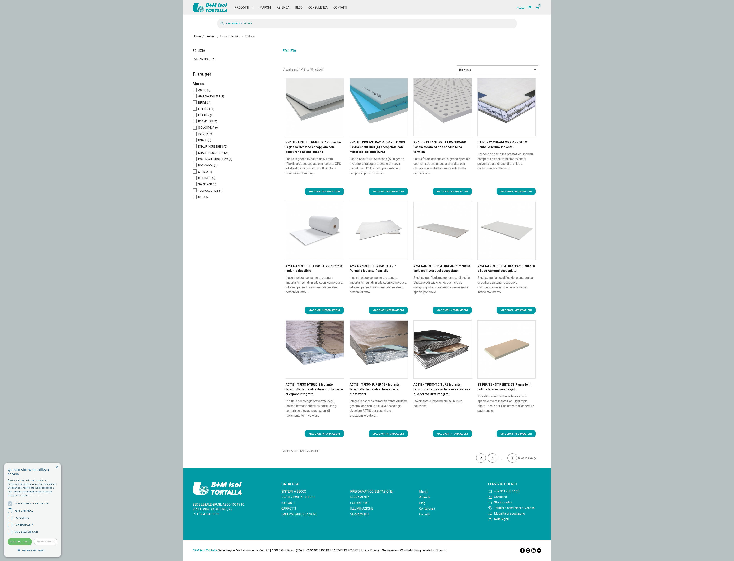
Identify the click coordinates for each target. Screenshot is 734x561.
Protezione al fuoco (298, 497)
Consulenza (427, 508)
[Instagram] (528, 550)
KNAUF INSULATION (213, 153)
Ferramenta (359, 497)
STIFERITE (206, 178)
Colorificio (359, 503)
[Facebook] (522, 550)
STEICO (205, 171)
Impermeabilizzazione (299, 514)
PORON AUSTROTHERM (215, 159)
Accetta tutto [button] (19, 541)
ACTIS (204, 90)
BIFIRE (204, 102)
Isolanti (288, 503)
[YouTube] (539, 550)
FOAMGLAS (207, 121)
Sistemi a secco (293, 491)
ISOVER (205, 134)
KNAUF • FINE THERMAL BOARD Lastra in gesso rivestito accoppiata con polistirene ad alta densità (313, 147)
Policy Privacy (370, 550)
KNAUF (204, 140)
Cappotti (288, 508)
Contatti (424, 514)
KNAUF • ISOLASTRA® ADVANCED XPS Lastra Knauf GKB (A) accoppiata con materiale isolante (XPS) (377, 147)
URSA (203, 197)
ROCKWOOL (208, 165)
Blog (422, 503)
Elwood (440, 550)
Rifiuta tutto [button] (46, 541)
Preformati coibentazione (371, 491)
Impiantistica (203, 59)
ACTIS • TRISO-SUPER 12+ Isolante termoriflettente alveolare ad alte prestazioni (375, 389)
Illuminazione (361, 508)
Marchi (423, 491)
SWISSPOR (207, 184)
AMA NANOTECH (211, 96)
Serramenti (359, 514)
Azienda (424, 497)
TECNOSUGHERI (210, 190)
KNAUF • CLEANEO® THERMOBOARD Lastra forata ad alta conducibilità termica (439, 147)
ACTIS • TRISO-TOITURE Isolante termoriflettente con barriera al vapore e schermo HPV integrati (441, 389)
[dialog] (32, 510)
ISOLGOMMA (208, 127)
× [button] (56, 466)
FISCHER (206, 115)
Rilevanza (497, 69)
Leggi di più (35, 495)
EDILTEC (206, 109)
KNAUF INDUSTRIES (212, 146)
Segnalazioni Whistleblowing (401, 550)
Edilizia (199, 51)
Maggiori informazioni (324, 191)
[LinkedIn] (533, 550)
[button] (32, 550)
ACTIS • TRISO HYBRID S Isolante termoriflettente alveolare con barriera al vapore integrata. (314, 389)
